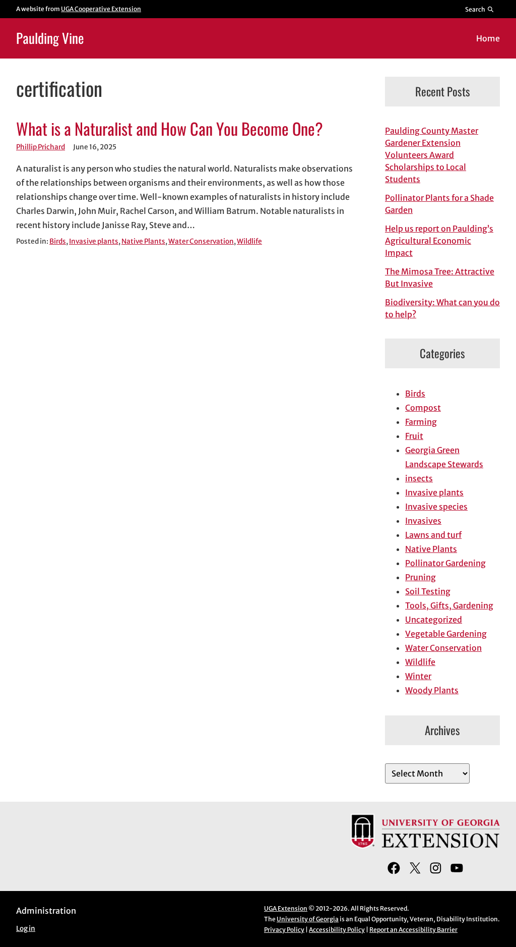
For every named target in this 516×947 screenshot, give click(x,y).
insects (419, 478)
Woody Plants (432, 690)
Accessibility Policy (337, 929)
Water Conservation (201, 241)
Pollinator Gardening (445, 563)
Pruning (420, 577)
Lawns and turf (433, 535)
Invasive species (436, 507)
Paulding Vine (50, 38)
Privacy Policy (284, 929)
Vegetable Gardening (446, 634)
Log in (25, 928)
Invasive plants (93, 241)
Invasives (423, 521)
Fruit (414, 436)
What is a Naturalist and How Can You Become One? (169, 128)
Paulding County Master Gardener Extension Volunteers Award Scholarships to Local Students (431, 155)
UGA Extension (285, 908)
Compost (423, 408)
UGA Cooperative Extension (101, 9)
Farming (421, 422)
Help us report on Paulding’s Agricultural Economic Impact (439, 241)
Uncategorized (433, 620)
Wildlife (249, 241)
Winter (418, 676)
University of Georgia (308, 919)
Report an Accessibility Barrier (413, 929)
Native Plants (143, 241)
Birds (57, 241)
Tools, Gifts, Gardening (449, 605)
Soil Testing (427, 591)
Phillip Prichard (40, 147)
